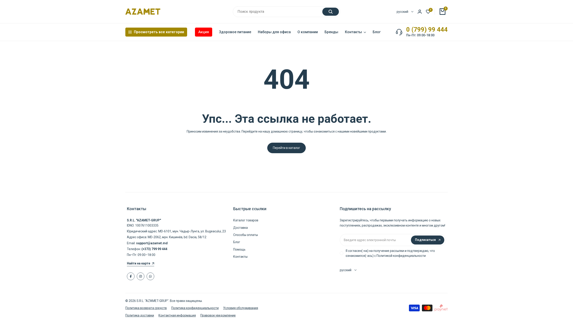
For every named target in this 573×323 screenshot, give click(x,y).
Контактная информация (177, 315)
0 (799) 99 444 (427, 29)
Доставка (240, 227)
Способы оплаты (245, 235)
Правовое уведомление (218, 315)
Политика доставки (139, 315)
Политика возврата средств (146, 308)
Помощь (239, 249)
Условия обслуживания (240, 308)
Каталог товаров (245, 220)
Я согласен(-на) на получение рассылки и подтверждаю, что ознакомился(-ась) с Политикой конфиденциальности (390, 253)
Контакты (240, 256)
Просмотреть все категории (159, 32)
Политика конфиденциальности (195, 308)
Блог (236, 242)
